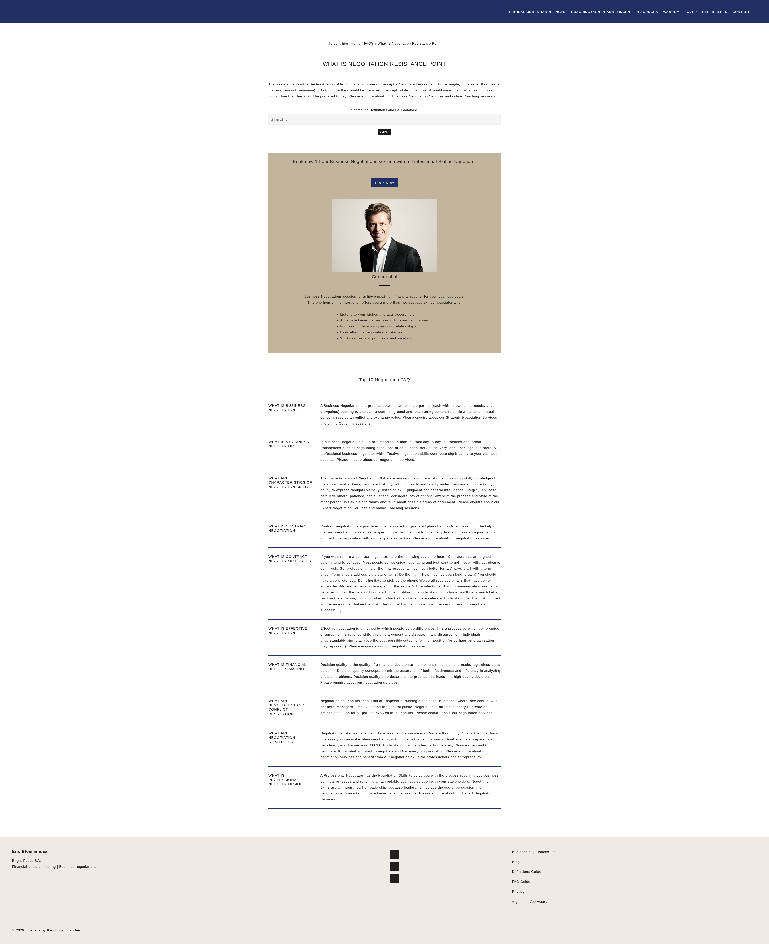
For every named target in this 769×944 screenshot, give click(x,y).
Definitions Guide (526, 872)
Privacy (518, 892)
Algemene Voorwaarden (531, 902)
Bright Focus (34, 11)
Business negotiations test (534, 852)
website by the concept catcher (54, 930)
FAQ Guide (521, 882)
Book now (384, 183)
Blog (515, 862)
